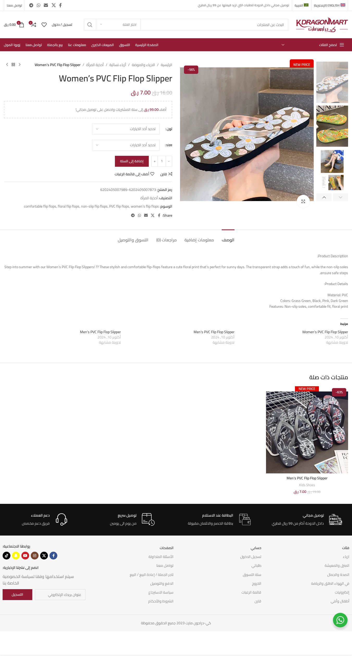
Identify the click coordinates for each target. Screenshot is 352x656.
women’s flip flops (145, 206)
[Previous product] (19, 65)
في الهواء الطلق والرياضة (330, 583)
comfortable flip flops (40, 206)
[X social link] (53, 5)
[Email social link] (46, 5)
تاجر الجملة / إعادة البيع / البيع (152, 574)
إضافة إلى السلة (132, 161)
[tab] (228, 237)
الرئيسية (166, 65)
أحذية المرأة (95, 65)
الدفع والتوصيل (162, 583)
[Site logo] (322, 24)
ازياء (346, 556)
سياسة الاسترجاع (161, 592)
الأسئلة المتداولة (161, 556)
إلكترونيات (342, 592)
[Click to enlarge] (303, 201)
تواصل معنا (165, 565)
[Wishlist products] (44, 25)
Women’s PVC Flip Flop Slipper (325, 332)
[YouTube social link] (25, 555)
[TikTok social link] (6, 555)
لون (169, 129)
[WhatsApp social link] (38, 5)
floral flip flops (68, 206)
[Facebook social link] (60, 5)
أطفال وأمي (340, 601)
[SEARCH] (90, 25)
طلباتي (256, 565)
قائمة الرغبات (251, 592)
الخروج (256, 583)
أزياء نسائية (117, 65)
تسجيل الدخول (250, 556)
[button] (340, 197)
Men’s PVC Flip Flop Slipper (214, 332)
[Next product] (7, 65)
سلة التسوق (252, 574)
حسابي (256, 547)
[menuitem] (329, 5)
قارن (258, 601)
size (169, 145)
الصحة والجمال (338, 574)
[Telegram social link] (31, 5)
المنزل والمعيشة (337, 565)
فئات (345, 547)
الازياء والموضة (143, 65)
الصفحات (167, 547)
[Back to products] (13, 65)
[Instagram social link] (35, 555)
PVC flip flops (119, 206)
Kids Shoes (307, 485)
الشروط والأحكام (161, 601)
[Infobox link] (307, 519)
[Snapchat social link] (16, 555)
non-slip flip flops (94, 206)
